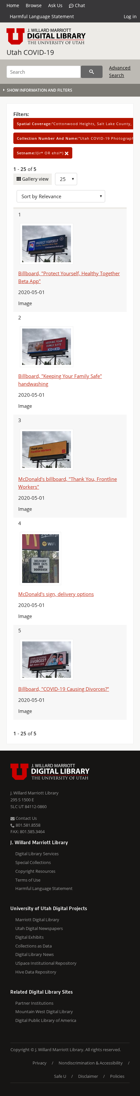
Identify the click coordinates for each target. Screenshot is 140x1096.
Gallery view (35, 179)
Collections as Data (33, 946)
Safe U (60, 1076)
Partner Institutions (34, 1003)
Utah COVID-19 (30, 52)
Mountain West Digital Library (44, 1011)
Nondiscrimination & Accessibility (91, 1063)
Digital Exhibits (29, 937)
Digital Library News (34, 954)
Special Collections (33, 862)
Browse (34, 5)
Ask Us (55, 5)
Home (13, 5)
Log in (130, 16)
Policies (117, 1076)
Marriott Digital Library (37, 919)
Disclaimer (88, 1076)
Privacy (40, 1063)
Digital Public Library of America (45, 1020)
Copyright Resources (35, 871)
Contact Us (26, 818)
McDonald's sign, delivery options (56, 594)
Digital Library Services (37, 854)
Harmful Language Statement (42, 16)
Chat (79, 5)
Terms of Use (27, 880)
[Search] (92, 72)
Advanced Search (120, 71)
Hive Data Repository (35, 972)
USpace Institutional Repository (46, 963)
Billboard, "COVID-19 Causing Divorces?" (63, 689)
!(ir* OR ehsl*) (41, 152)
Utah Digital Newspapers (39, 928)
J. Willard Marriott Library (34, 793)
